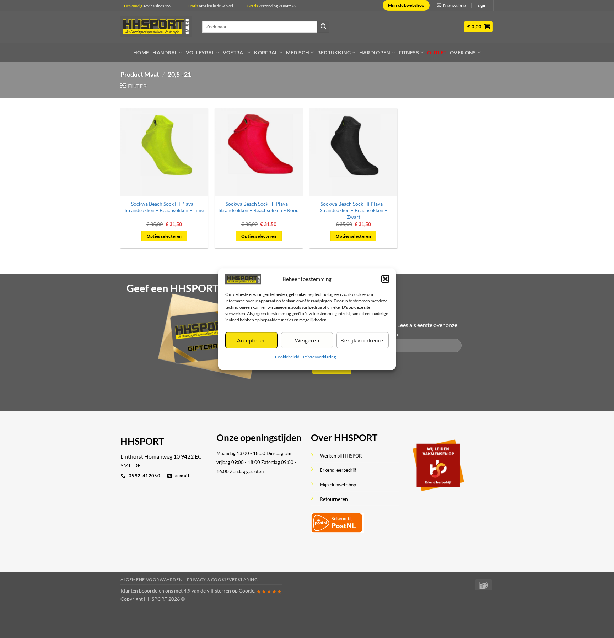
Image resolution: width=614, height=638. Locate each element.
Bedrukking (334, 52)
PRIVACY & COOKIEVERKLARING (222, 579)
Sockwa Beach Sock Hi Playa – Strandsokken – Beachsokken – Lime (164, 207)
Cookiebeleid (287, 357)
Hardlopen (375, 52)
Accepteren (251, 340)
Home (141, 52)
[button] (385, 278)
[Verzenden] (323, 27)
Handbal (164, 52)
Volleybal (200, 52)
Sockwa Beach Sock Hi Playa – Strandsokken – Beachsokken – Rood (259, 207)
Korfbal (266, 52)
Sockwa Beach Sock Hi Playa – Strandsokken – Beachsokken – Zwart (353, 210)
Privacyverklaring (319, 357)
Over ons (463, 52)
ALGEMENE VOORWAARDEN (151, 579)
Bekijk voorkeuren (363, 340)
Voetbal (234, 52)
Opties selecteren (164, 236)
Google (246, 591)
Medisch (297, 52)
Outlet (436, 52)
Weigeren (307, 340)
